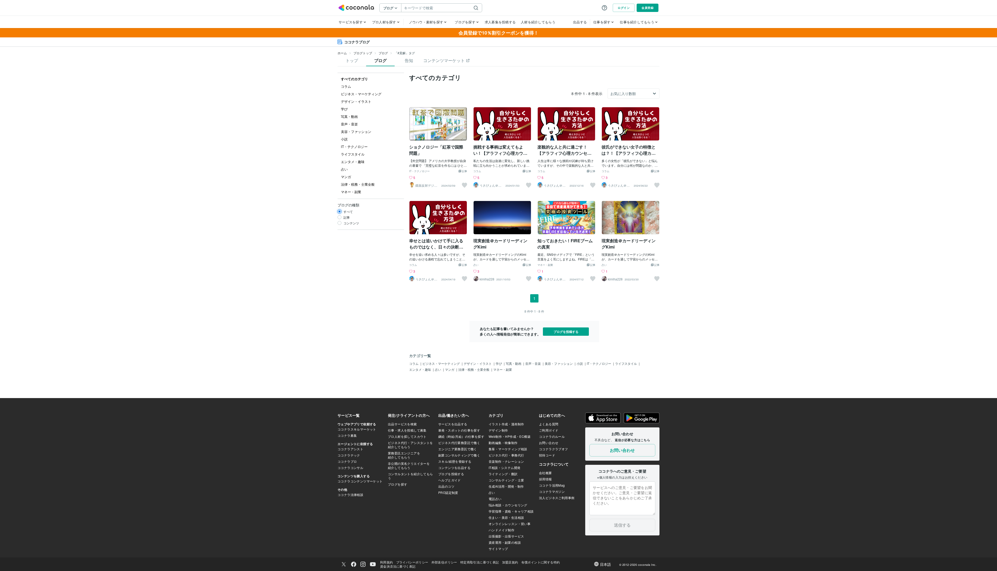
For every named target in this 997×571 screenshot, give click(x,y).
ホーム (342, 53)
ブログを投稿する (566, 331)
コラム (477, 171)
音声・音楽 (533, 363)
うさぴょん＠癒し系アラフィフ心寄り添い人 (490, 185)
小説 (580, 363)
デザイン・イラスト (478, 363)
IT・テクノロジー (419, 171)
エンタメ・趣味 (420, 369)
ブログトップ (362, 53)
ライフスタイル (626, 363)
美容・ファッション (559, 363)
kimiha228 (487, 279)
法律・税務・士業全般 (474, 369)
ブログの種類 (348, 204)
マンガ (450, 369)
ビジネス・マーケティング (441, 363)
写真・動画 (514, 363)
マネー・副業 (545, 265)
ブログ (383, 53)
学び (499, 363)
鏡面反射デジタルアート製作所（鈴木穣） (426, 185)
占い (476, 265)
